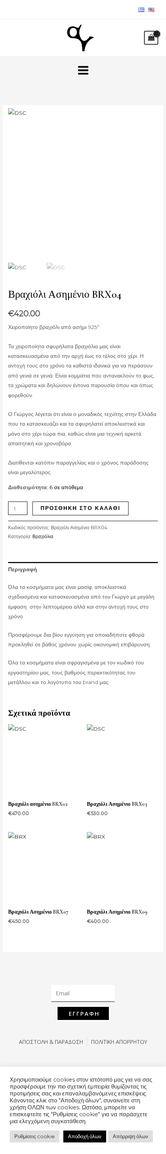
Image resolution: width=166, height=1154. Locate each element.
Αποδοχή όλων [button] (85, 1136)
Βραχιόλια (42, 536)
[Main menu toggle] (83, 70)
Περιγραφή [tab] (22, 569)
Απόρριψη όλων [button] (130, 1136)
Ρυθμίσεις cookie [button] (34, 1136)
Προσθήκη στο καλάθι (80, 508)
